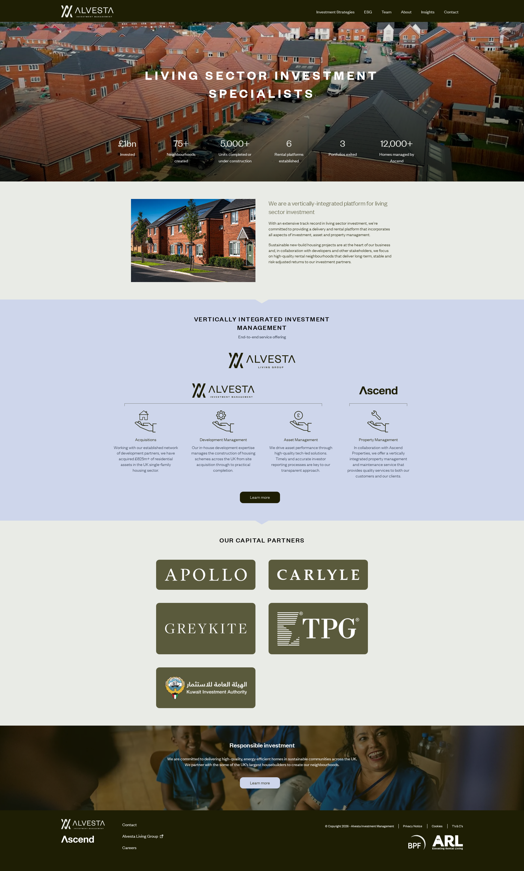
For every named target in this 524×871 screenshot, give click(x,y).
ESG (368, 11)
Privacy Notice (412, 826)
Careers (129, 847)
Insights (427, 11)
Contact (451, 11)
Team (386, 11)
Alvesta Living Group (140, 836)
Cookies (437, 826)
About (406, 11)
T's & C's (457, 826)
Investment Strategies (335, 11)
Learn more (260, 497)
